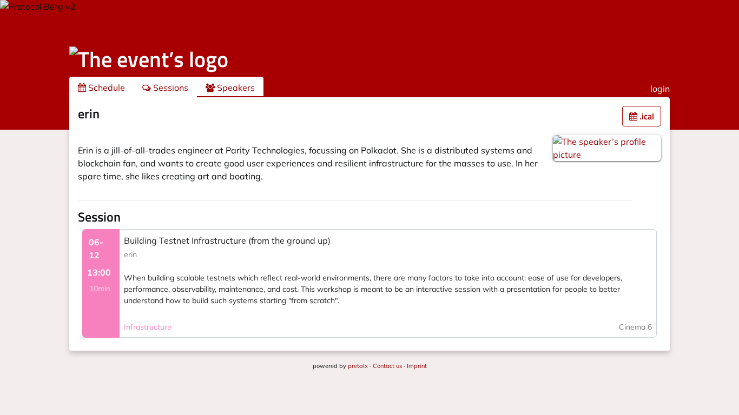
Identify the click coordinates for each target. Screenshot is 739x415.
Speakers (235, 87)
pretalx (358, 366)
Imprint (417, 366)
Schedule (105, 87)
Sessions (169, 87)
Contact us (387, 366)
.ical (645, 116)
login (660, 88)
